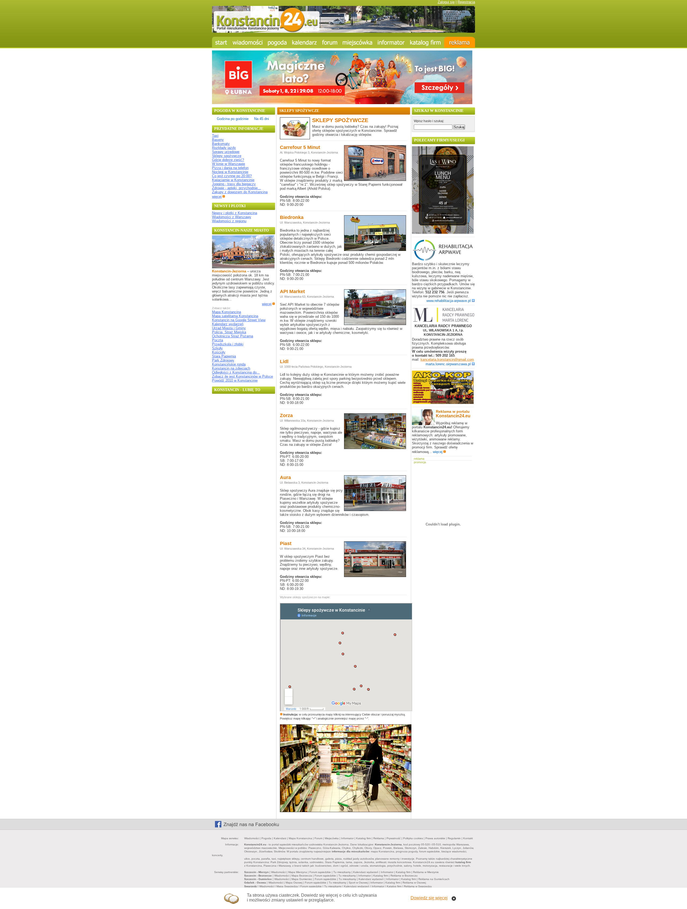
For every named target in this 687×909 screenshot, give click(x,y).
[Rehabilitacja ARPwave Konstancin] (443, 260)
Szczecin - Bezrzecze (258, 875)
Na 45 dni (261, 119)
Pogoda (266, 838)
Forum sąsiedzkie (320, 872)
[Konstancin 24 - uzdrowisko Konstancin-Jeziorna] (357, 42)
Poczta (217, 340)
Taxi (215, 136)
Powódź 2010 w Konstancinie (235, 380)
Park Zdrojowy (223, 360)
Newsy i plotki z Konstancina (234, 213)
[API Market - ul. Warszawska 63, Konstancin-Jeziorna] (375, 324)
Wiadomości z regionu (229, 221)
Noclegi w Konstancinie (230, 172)
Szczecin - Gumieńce (258, 879)
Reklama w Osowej (414, 882)
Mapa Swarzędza (287, 886)
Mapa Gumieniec (301, 879)
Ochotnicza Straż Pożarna (232, 336)
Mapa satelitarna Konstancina (235, 316)
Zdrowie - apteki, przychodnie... (236, 188)
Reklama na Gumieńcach (434, 879)
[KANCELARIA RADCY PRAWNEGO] (443, 315)
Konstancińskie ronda (229, 364)
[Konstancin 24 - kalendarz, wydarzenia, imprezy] (305, 42)
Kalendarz (280, 838)
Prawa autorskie (435, 838)
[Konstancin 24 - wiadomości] (247, 42)
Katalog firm (363, 838)
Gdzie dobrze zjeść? (228, 160)
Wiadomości (251, 838)
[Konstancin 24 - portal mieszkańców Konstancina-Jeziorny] (343, 32)
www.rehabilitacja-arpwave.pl (448, 301)
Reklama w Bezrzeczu (404, 875)
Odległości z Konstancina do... (236, 372)
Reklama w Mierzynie (426, 872)
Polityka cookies (413, 838)
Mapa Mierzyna (297, 872)
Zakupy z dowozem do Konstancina (240, 192)
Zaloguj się (446, 2)
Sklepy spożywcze (226, 156)
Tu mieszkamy (342, 872)
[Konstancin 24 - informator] (391, 42)
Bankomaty (221, 144)
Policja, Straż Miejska (229, 332)
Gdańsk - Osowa (255, 882)
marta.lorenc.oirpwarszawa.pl (448, 364)
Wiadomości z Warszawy (231, 217)
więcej (217, 197)
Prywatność (393, 838)
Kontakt (468, 838)
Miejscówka (332, 838)
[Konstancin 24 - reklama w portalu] (459, 42)
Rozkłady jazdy (224, 148)
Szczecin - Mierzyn (256, 872)
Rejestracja (466, 2)
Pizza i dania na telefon (230, 168)
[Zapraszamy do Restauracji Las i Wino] (443, 233)
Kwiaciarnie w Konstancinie (233, 180)
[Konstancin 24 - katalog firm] (425, 42)
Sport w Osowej (358, 882)
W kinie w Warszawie (228, 164)
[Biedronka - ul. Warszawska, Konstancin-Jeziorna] (375, 250)
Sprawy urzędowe (225, 152)
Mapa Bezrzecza (301, 875)
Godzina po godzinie (233, 119)
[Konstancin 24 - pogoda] (277, 42)
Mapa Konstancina (226, 312)
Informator (347, 838)
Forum (318, 838)
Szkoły (217, 348)
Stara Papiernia (224, 356)
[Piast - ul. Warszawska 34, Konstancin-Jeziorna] (375, 576)
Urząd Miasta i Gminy (229, 328)
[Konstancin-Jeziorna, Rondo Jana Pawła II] (243, 267)
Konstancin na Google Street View (238, 320)
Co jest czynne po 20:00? (232, 176)
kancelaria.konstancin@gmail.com (447, 359)
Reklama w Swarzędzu (418, 886)
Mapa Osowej (294, 882)
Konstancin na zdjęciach (231, 368)
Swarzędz (250, 886)
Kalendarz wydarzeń (227, 324)
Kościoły (218, 352)
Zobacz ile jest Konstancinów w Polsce (242, 376)
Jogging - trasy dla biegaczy (234, 184)
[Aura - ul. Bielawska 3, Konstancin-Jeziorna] (375, 510)
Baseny (218, 140)
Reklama (378, 838)
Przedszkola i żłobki (227, 344)
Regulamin (454, 838)
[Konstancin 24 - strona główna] (221, 42)
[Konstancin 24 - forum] (330, 42)
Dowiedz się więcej (429, 898)
